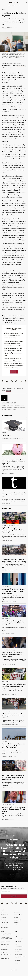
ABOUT (9, 5)
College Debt (6, 435)
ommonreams (12, 601)
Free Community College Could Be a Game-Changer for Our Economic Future (14, 495)
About (16, 933)
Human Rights (8, 586)
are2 (10, 503)
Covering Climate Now (5, 958)
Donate (16, 936)
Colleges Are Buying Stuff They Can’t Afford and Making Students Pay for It (13, 462)
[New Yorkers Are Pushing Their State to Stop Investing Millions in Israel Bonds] (14, 611)
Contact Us (17, 963)
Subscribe (16, 944)
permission (8, 391)
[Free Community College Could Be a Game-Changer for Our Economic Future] (14, 483)
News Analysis (5, 525)
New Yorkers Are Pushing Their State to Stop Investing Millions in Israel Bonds (13, 623)
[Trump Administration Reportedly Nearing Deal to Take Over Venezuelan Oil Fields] (14, 734)
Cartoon (4, 432)
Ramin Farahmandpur (7, 27)
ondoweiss (13, 570)
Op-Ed (3, 9)
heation (11, 473)
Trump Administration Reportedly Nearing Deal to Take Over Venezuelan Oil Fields (13, 746)
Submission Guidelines (19, 946)
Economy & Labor (17, 912)
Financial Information (18, 949)
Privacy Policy (17, 951)
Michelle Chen (6, 473)
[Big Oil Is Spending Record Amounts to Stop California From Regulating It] (14, 518)
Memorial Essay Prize (18, 954)
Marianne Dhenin (6, 633)
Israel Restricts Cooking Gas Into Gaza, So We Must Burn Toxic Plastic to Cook (13, 654)
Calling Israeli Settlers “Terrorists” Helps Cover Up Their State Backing (14, 560)
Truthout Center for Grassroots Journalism (20, 957)
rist (11, 540)
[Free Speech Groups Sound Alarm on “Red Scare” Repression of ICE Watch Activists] (14, 765)
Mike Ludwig (5, 788)
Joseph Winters (6, 540)
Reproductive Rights (4, 925)
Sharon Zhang (6, 819)
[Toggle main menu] (26, 2)
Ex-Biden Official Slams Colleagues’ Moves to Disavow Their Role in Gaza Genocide (14, 591)
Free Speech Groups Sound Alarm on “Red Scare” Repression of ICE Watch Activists (13, 777)
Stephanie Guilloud (7, 724)
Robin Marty (5, 503)
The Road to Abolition (5, 944)
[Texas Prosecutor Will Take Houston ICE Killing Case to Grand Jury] (14, 674)
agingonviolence (16, 724)
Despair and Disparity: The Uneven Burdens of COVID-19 (6, 938)
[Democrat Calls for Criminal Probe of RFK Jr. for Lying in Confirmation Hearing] (14, 797)
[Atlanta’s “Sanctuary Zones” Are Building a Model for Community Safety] (14, 703)
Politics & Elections (9, 804)
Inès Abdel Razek (6, 570)
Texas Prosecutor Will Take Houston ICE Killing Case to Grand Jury (14, 685)
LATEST (13, 5)
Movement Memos (4, 949)
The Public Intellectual (5, 947)
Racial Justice (16, 922)
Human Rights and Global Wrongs (5, 941)
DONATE (17, 5)
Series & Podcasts (4, 927)
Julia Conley (5, 601)
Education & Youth (4, 914)
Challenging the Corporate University (6, 955)
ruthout (15, 27)
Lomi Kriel (5, 694)
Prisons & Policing (9, 773)
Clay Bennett (5, 438)
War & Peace (7, 557)
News (3, 457)
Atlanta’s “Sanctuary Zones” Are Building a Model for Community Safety (13, 716)
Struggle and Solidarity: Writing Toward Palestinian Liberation (6, 934)
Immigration (7, 681)
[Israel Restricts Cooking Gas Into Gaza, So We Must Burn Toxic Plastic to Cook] (14, 642)
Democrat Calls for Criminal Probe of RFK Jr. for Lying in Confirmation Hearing (14, 809)
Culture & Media (4, 912)
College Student (8, 57)
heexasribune (12, 694)
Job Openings (17, 960)
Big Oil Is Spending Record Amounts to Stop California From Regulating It (13, 530)
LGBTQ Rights (3, 919)
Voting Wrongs (4, 952)
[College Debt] (14, 425)
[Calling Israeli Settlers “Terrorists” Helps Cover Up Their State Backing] (14, 549)
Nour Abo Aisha (6, 664)
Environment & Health (14, 525)
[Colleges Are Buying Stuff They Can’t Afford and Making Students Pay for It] (14, 449)
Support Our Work (18, 941)
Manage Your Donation (19, 939)
